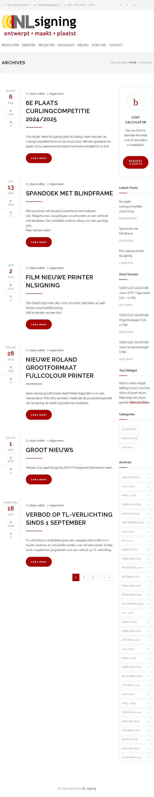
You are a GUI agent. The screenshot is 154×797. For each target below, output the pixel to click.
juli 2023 (136, 531)
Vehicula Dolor (139, 402)
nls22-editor (37, 93)
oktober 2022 (136, 577)
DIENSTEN (28, 45)
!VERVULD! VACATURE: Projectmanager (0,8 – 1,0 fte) (134, 320)
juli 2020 (136, 649)
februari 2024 (136, 504)
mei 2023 (136, 540)
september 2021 (136, 604)
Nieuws (127, 447)
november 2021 (136, 595)
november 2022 (136, 567)
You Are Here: (119, 62)
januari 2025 (136, 477)
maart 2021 (136, 622)
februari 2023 (136, 558)
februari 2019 (136, 712)
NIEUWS (83, 45)
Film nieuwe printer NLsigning (131, 253)
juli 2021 (136, 613)
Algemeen (57, 93)
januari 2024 (136, 513)
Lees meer (39, 158)
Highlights (129, 438)
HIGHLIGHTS (66, 45)
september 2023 (136, 522)
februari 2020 (136, 667)
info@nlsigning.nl (49, 4)
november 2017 (136, 757)
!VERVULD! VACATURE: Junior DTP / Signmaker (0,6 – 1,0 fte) (134, 293)
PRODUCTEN (10, 45)
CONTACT (116, 45)
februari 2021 (136, 631)
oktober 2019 (136, 685)
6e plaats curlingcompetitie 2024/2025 (58, 111)
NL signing (89, 788)
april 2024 (136, 495)
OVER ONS (99, 45)
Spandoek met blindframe (69, 193)
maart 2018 (136, 739)
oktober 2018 (136, 730)
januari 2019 (136, 721)
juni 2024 (136, 486)
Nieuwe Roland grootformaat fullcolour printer (60, 367)
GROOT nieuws (49, 450)
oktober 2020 (136, 640)
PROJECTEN (46, 45)
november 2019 (136, 676)
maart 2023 (136, 549)
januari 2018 (136, 748)
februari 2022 (136, 586)
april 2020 (136, 658)
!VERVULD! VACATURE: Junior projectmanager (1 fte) (134, 347)
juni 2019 (136, 694)
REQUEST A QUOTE (135, 162)
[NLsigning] (39, 25)
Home (133, 62)
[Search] (148, 5)
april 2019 (136, 703)
